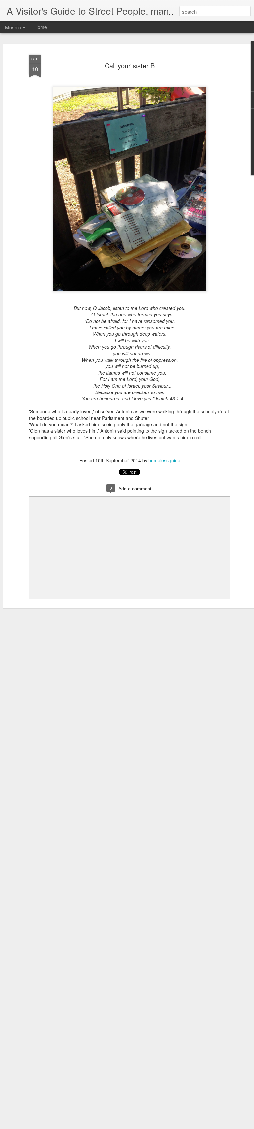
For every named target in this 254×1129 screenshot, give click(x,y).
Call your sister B (130, 65)
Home (40, 27)
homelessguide (164, 460)
